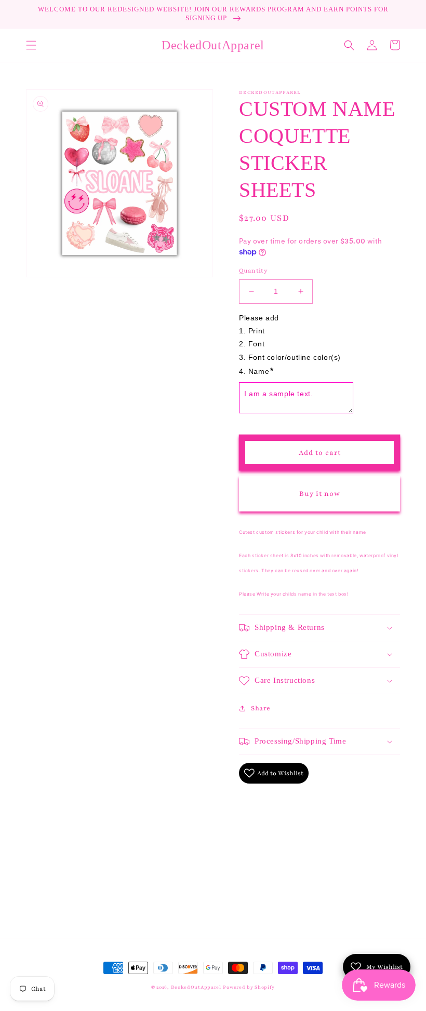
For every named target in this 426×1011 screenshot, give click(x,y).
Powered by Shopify (249, 987)
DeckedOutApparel (196, 987)
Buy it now (319, 493)
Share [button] (261, 708)
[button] (31, 45)
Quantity (253, 270)
